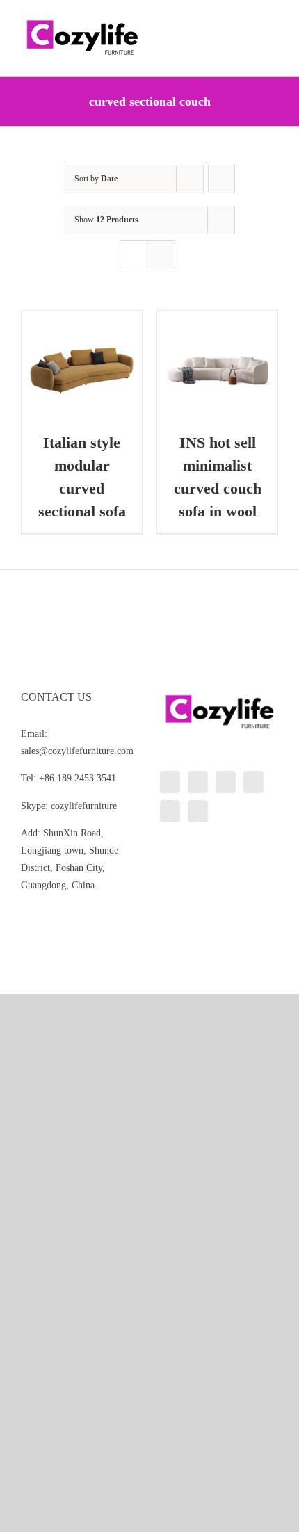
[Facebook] (198, 782)
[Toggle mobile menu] (272, 21)
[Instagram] (226, 782)
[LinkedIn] (170, 782)
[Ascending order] (221, 179)
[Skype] (170, 811)
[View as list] (161, 254)
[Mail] (198, 811)
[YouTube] (253, 782)
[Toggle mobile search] (247, 21)
